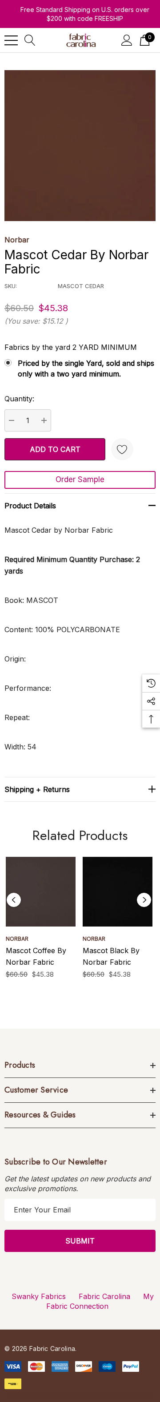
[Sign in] (126, 40)
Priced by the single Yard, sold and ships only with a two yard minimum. (86, 368)
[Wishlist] (122, 449)
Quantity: (19, 398)
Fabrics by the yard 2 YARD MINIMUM (70, 347)
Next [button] (144, 900)
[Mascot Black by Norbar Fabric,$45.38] (117, 892)
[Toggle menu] (11, 40)
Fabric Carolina (104, 1296)
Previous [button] (14, 900)
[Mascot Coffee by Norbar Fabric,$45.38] (41, 892)
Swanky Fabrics (39, 1296)
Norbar (16, 239)
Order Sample (80, 479)
